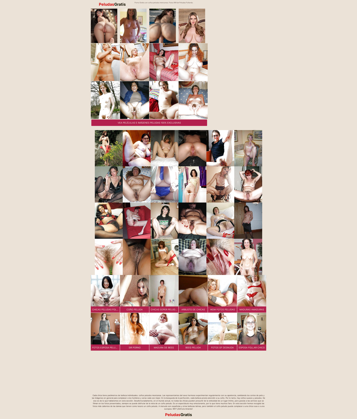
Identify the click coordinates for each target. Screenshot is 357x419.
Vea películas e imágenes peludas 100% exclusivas (149, 122)
